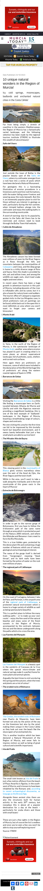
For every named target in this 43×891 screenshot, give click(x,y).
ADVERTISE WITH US (18, 34)
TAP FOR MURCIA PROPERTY (21, 64)
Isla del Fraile (32, 778)
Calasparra (8, 266)
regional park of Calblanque (23, 602)
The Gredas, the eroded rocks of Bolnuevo (21, 716)
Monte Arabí (8, 349)
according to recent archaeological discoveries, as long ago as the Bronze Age (21, 791)
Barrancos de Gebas (23, 401)
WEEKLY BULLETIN (32, 34)
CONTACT (8, 34)
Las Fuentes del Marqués (14, 664)
